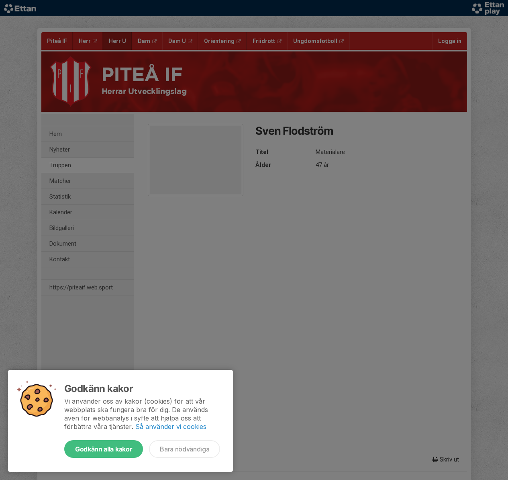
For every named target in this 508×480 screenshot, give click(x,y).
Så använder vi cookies (170, 427)
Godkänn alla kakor (103, 449)
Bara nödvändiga (184, 449)
